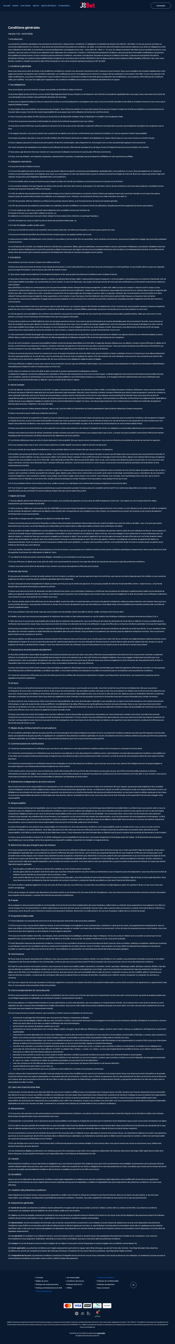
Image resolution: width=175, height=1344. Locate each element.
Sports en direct (48, 5)
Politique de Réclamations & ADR (49, 1288)
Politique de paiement (106, 1284)
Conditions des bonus (75, 1281)
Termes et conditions (105, 1277)
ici (66, 733)
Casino (15, 5)
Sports (36, 5)
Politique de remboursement (47, 1284)
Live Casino (25, 5)
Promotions (64, 5)
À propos (39, 1277)
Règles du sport (42, 1281)
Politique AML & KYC (74, 1284)
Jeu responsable (73, 1277)
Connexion (160, 6)
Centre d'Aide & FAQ (44, 1291)
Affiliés (69, 1288)
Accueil (6, 5)
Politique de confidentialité (108, 1281)
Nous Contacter (103, 1288)
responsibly (101, 1333)
